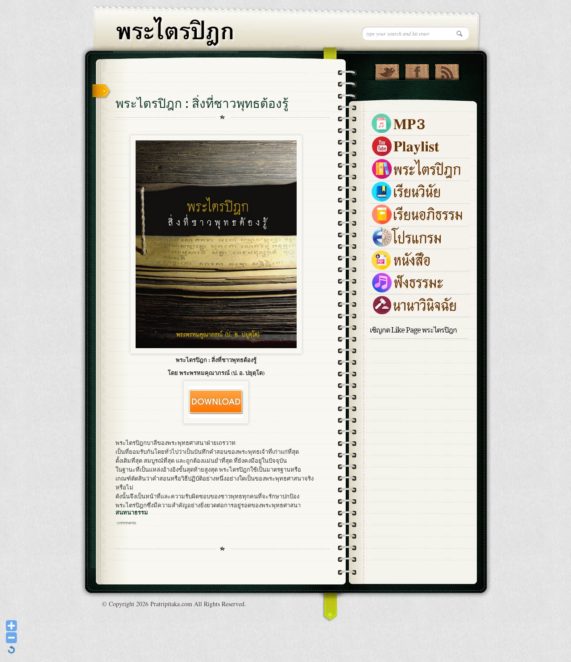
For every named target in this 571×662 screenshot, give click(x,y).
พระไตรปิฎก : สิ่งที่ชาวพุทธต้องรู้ (202, 103)
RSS (447, 70)
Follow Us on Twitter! (387, 70)
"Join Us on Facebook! (417, 70)
